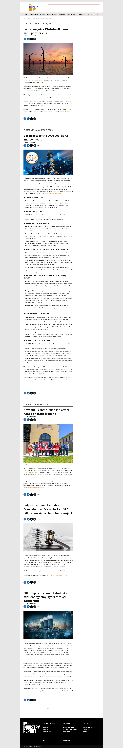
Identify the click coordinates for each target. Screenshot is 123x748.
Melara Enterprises (88, 727)
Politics (28, 18)
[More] (38, 145)
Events (45, 738)
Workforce (62, 14)
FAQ (44, 740)
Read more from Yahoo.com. (36, 487)
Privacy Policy (86, 733)
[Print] (34, 39)
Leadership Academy (68, 736)
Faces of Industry (52, 14)
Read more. (68, 112)
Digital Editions (47, 736)
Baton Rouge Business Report (71, 729)
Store (90, 14)
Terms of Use (86, 736)
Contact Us (97, 1)
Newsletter (82, 14)
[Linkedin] (28, 39)
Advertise (90, 1)
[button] (98, 14)
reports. (65, 97)
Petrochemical (33, 14)
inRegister (66, 733)
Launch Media (66, 740)
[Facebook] (24, 39)
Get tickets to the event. (55, 193)
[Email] (31, 39)
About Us (45, 727)
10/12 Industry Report (68, 727)
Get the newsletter (75, 1)
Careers (85, 731)
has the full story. (56, 575)
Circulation (46, 733)
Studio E (65, 738)
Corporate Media (47, 731)
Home (25, 14)
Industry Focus (71, 14)
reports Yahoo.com (33, 472)
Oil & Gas (42, 14)
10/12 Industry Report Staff (30, 35)
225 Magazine (66, 731)
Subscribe (84, 1)
